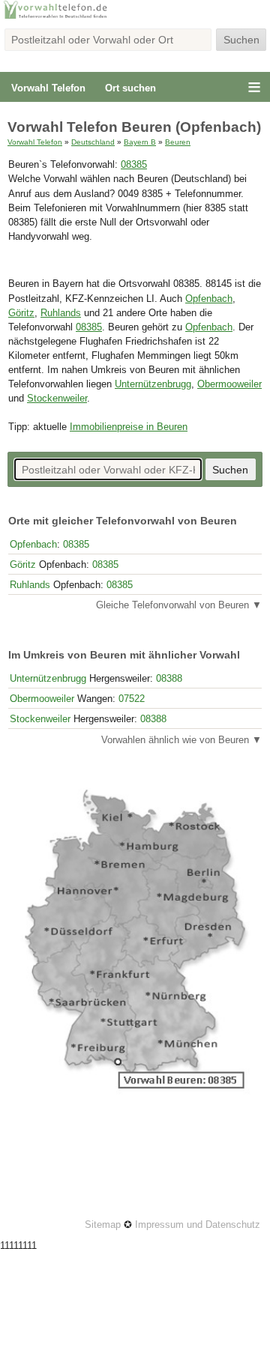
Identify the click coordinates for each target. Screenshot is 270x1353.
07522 (131, 698)
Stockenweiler (57, 398)
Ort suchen (130, 88)
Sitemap (103, 1224)
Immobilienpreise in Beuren (129, 427)
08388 (169, 678)
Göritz (21, 313)
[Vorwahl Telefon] (135, 16)
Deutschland (93, 142)
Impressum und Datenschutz (197, 1224)
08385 (134, 165)
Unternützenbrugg (153, 384)
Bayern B (140, 142)
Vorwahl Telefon (48, 88)
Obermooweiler (229, 384)
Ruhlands (60, 313)
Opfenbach (208, 299)
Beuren (177, 142)
